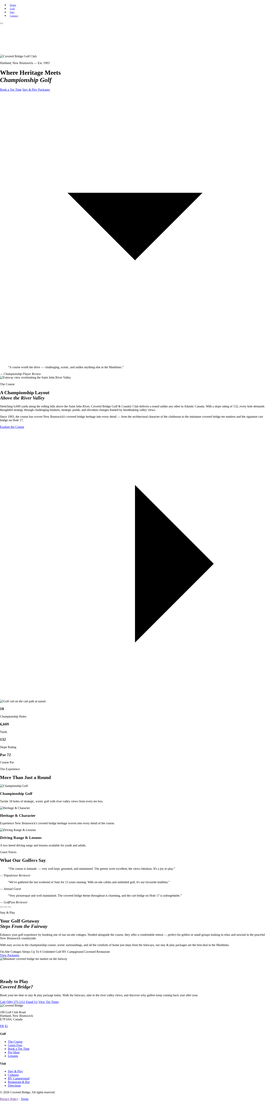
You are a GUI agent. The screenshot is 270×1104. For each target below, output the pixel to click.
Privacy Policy (9, 1099)
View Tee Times (48, 1002)
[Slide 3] (9, 907)
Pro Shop (14, 1052)
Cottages (13, 1075)
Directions (14, 1085)
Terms (24, 1099)
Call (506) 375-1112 (12, 1002)
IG (6, 1026)
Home (13, 5)
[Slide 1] (1, 907)
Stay (12, 12)
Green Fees (15, 1045)
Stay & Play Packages (36, 89)
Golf (12, 9)
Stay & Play (15, 1071)
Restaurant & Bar (19, 1082)
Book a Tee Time (11, 89)
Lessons (13, 1056)
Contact (14, 16)
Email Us (32, 1002)
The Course (15, 1041)
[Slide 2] (5, 907)
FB (2, 1026)
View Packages (9, 955)
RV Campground (18, 1078)
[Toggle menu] (1, 23)
